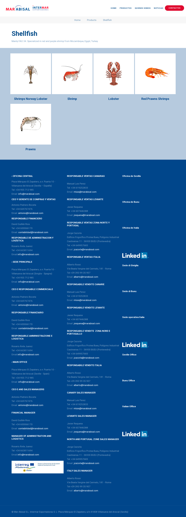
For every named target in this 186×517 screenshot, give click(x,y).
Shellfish (107, 20)
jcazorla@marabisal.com (86, 249)
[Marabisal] (26, 8)
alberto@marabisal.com (86, 276)
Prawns (31, 149)
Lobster (113, 99)
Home (77, 20)
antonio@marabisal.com (30, 213)
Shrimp (72, 99)
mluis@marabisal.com (85, 191)
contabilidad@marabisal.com (33, 232)
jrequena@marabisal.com (87, 215)
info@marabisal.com (29, 193)
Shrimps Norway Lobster (30, 99)
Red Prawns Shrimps (155, 99)
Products (91, 20)
